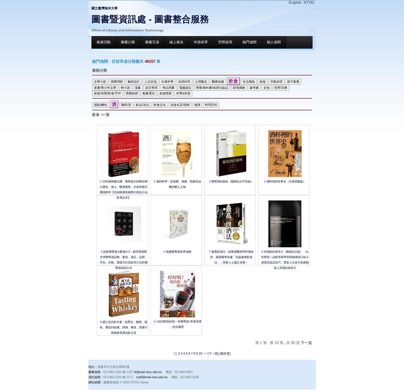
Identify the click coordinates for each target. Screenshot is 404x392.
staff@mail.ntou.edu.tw (151, 377)
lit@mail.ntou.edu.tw (148, 372)
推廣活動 (104, 42)
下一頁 (306, 343)
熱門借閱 (249, 42)
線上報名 (177, 42)
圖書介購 (128, 42)
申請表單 (201, 42)
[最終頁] (225, 353)
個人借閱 (274, 42)
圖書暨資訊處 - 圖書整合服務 (150, 19)
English (295, 2)
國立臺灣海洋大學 (104, 8)
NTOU (309, 2)
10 (200, 353)
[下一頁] (213, 353)
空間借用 (225, 42)
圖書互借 (152, 42)
